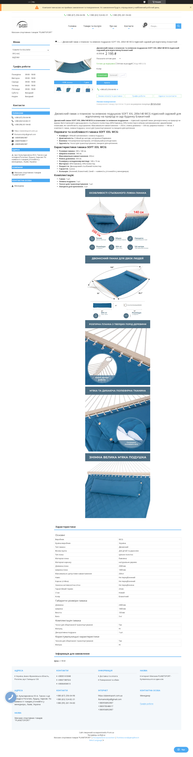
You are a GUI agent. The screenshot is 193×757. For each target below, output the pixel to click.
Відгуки (15, 57)
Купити (107, 83)
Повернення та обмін (109, 680)
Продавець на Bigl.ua (96, 735)
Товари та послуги (92, 26)
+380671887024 (64, 680)
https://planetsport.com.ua (26, 131)
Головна (72, 26)
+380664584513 (64, 683)
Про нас (113, 26)
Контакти (128, 26)
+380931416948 (64, 676)
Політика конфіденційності (128, 737)
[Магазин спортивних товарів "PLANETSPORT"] (22, 25)
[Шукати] (178, 26)
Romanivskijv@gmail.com (25, 134)
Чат (183, 750)
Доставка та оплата (109, 676)
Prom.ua (110, 732)
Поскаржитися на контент (104, 737)
